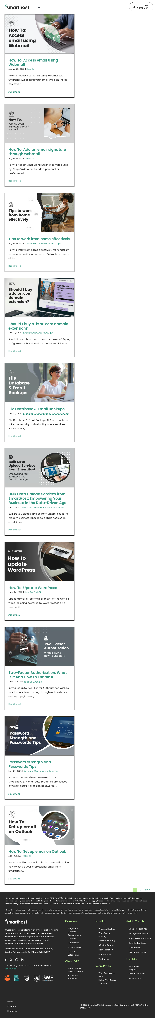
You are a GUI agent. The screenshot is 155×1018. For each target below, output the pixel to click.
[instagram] (16, 959)
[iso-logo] (17, 976)
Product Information (59, 413)
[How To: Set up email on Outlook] (39, 825)
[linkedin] (22, 959)
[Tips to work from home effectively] (39, 212)
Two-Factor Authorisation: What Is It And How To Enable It (37, 675)
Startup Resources (32, 332)
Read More (14, 91)
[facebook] (6, 959)
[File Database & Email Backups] (39, 382)
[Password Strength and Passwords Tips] (39, 735)
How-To (30, 69)
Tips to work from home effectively (39, 238)
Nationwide (10, 968)
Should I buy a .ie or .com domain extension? (38, 326)
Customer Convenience (38, 243)
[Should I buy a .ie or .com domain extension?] (39, 297)
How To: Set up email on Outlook (37, 851)
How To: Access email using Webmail (33, 62)
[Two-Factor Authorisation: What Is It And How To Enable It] (39, 646)
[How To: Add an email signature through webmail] (39, 123)
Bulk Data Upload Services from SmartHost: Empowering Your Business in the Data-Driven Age (37, 498)
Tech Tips (56, 243)
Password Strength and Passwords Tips (29, 764)
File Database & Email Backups (36, 408)
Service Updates (55, 507)
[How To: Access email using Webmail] (39, 34)
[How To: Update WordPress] (39, 561)
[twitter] (11, 959)
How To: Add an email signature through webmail (37, 151)
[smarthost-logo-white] (16, 920)
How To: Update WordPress (32, 587)
